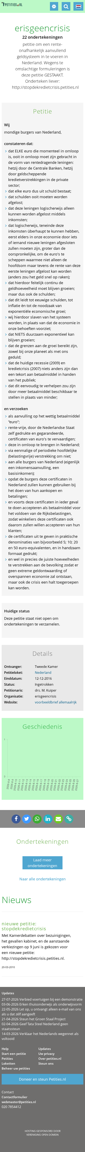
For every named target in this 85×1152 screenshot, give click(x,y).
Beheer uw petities (16, 1068)
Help (5, 1049)
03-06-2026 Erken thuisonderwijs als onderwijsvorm (42, 1004)
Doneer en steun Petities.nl (42, 1079)
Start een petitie (14, 1054)
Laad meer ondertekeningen (42, 862)
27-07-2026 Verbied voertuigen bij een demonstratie (42, 999)
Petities (7, 1058)
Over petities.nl (49, 1058)
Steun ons (45, 1063)
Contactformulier (14, 1097)
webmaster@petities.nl (19, 1102)
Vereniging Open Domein (42, 1134)
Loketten (8, 1063)
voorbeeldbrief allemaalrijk (56, 702)
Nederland (43, 672)
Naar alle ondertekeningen (42, 879)
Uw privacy (46, 1054)
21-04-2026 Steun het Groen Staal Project (34, 1019)
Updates (44, 1049)
